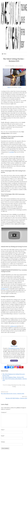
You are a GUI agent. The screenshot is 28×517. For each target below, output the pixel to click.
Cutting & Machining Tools (13, 385)
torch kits (11, 152)
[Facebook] (6, 367)
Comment (4, 412)
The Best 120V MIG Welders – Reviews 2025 (16, 398)
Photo (9, 87)
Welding (14, 386)
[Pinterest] (21, 367)
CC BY (19, 87)
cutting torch (13, 326)
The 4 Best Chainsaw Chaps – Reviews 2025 (13, 377)
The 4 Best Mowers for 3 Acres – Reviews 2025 (12, 393)
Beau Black (12, 65)
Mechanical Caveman (14, 348)
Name (3, 429)
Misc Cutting (22, 385)
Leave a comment (19, 65)
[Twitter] (11, 367)
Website (3, 442)
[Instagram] (16, 367)
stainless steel (4, 288)
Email (2, 435)
